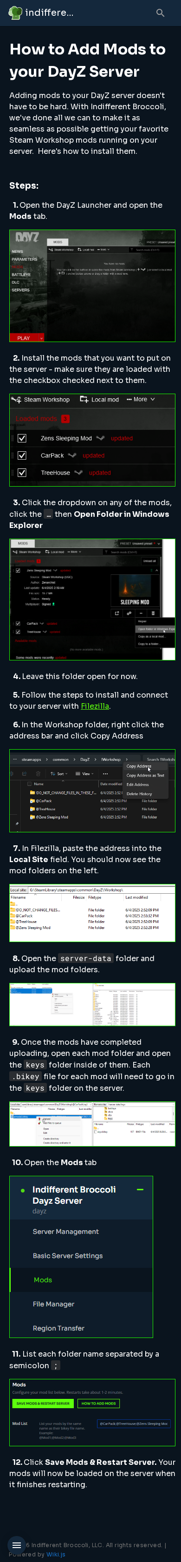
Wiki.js (56, 1554)
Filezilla (95, 706)
